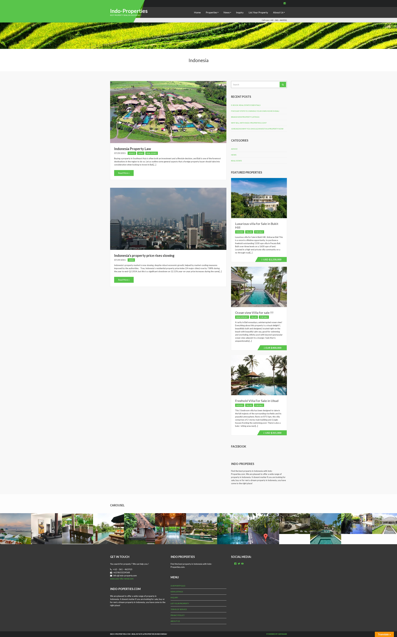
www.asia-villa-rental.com (122, 578)
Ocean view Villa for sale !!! (254, 312)
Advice (132, 153)
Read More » (124, 173)
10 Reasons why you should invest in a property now (257, 129)
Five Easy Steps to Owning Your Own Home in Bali (255, 111)
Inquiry (239, 12)
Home (197, 12)
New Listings (177, 591)
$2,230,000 (271, 260)
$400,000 (273, 348)
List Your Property (258, 12)
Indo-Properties (129, 11)
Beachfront (242, 317)
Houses (239, 232)
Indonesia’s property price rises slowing (144, 255)
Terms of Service (179, 609)
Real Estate (152, 153)
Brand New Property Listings (245, 117)
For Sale (259, 232)
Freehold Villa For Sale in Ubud (257, 401)
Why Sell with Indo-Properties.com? (249, 123)
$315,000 (272, 433)
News (226, 12)
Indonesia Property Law (132, 149)
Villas (249, 232)
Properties (211, 12)
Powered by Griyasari (276, 634)
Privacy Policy (178, 615)
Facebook (238, 446)
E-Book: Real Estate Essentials (245, 105)
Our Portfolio (178, 586)
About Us (278, 12)
